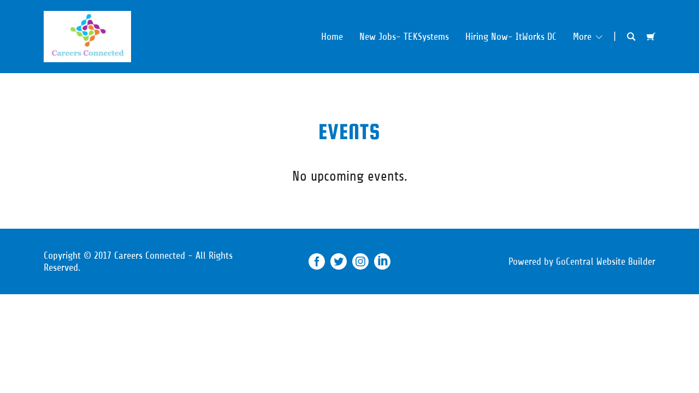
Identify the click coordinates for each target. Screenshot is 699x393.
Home (332, 36)
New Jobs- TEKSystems (404, 36)
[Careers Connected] (87, 36)
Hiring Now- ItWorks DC (510, 36)
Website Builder (625, 261)
